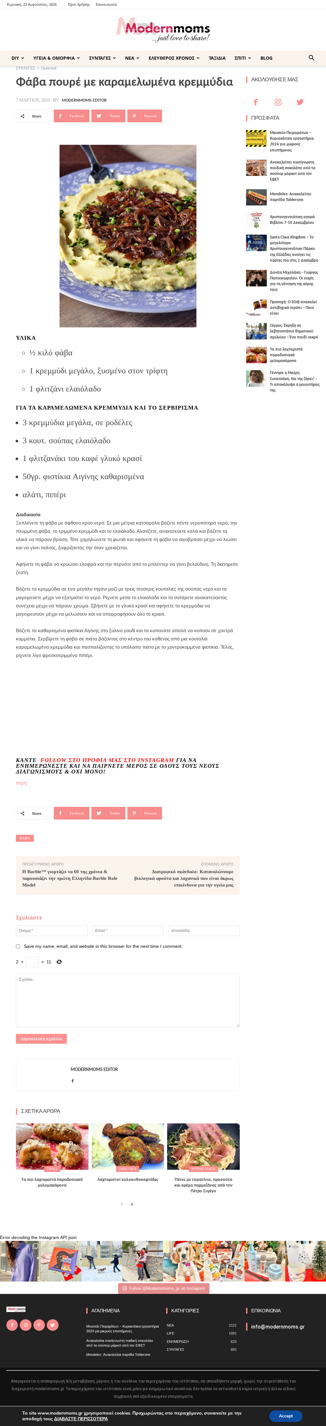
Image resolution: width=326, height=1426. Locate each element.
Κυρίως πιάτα (203, 1169)
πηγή (21, 783)
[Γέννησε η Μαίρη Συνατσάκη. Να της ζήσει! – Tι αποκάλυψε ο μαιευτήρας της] (256, 378)
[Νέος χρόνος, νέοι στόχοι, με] (142, 1261)
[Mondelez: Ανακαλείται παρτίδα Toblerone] (256, 197)
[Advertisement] (79, 707)
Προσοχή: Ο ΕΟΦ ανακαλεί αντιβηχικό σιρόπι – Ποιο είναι (293, 308)
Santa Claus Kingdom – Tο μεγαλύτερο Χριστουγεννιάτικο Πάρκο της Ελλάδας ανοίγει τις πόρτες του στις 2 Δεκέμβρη (294, 249)
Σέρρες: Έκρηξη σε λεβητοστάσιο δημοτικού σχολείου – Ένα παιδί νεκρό (294, 331)
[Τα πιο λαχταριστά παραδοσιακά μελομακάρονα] (52, 1146)
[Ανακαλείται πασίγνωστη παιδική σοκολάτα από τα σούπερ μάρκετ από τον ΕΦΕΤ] (256, 168)
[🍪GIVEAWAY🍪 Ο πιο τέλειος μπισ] (224, 1261)
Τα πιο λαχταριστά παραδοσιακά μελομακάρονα (286, 355)
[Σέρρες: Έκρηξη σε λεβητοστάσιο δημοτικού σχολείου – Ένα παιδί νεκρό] (256, 331)
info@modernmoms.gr (278, 1327)
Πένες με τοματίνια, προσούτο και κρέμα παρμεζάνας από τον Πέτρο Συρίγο (203, 1185)
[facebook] (73, 1080)
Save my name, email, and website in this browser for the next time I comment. (103, 946)
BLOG (266, 58)
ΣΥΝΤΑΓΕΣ (100, 58)
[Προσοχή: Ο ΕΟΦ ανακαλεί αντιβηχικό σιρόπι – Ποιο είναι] (256, 307)
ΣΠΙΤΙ (240, 58)
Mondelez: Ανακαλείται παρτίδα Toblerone (118, 1354)
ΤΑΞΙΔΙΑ (217, 58)
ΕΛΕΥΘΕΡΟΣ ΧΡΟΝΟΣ (172, 58)
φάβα (24, 838)
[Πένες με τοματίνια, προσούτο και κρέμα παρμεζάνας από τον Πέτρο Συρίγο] (203, 1146)
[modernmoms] (163, 30)
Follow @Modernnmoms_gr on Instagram (167, 1288)
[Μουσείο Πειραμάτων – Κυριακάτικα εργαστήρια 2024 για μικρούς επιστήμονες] (256, 138)
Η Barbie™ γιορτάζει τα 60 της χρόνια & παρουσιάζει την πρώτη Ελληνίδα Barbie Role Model (69, 878)
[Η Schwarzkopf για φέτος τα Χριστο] (264, 1261)
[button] (311, 59)
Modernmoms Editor (84, 100)
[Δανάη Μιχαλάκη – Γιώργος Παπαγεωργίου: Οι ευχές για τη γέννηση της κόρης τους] (256, 278)
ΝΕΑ (129, 58)
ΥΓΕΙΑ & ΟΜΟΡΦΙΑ (54, 58)
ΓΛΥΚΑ (52, 1169)
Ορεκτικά (128, 1169)
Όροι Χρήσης (79, 4)
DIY (15, 58)
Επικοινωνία (106, 4)
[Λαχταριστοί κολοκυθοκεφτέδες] (128, 1146)
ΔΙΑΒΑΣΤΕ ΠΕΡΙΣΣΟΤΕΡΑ (81, 1419)
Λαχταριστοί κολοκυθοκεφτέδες (127, 1179)
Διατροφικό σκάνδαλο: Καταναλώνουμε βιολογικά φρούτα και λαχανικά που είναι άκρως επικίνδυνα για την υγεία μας (183, 878)
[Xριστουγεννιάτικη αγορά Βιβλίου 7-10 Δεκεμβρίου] (256, 220)
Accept (286, 1416)
